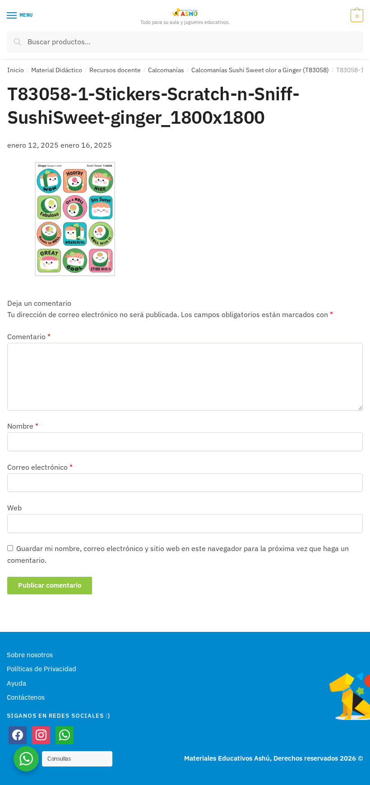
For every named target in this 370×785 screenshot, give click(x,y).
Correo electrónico (40, 467)
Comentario (29, 336)
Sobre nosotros (30, 654)
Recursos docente (115, 70)
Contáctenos (26, 697)
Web (14, 507)
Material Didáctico (56, 70)
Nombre (22, 425)
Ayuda (16, 683)
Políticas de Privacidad (41, 668)
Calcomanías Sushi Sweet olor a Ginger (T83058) (260, 70)
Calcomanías (166, 70)
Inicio (15, 70)
